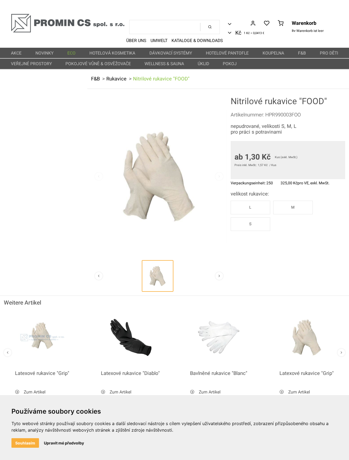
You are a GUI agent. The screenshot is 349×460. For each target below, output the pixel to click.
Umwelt (159, 40)
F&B (302, 53)
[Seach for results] (209, 27)
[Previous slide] (99, 176)
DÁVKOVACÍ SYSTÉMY (170, 53)
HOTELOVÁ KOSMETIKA (112, 53)
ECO (71, 53)
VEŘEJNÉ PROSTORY (31, 63)
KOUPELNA (273, 53)
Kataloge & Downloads (197, 40)
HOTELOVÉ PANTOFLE (227, 53)
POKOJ (230, 63)
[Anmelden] (253, 23)
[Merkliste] (267, 23)
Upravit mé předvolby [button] (64, 443)
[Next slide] (219, 176)
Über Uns (136, 40)
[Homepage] (67, 31)
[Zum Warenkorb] (281, 23)
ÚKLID (203, 63)
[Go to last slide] (7, 352)
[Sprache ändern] (238, 24)
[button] (157, 276)
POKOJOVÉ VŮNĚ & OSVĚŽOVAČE (98, 63)
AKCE (16, 53)
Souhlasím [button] (25, 443)
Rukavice (116, 79)
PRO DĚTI (329, 53)
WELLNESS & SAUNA (164, 63)
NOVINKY (44, 53)
